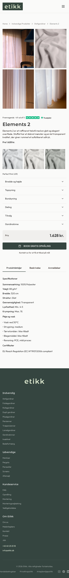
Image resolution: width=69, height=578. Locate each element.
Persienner (7, 421)
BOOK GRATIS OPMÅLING (37, 246)
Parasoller (7, 467)
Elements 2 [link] (54, 23)
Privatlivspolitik (26, 571)
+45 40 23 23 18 (9, 546)
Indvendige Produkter (21, 23)
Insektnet (6, 439)
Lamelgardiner (9, 430)
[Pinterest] (63, 571)
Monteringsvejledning (12, 503)
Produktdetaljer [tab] (14, 267)
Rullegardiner (8, 408)
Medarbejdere (9, 526)
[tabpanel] (34, 315)
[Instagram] (59, 571)
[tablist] (34, 268)
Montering (7, 499)
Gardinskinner (9, 435)
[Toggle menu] (63, 6)
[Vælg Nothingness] (13, 159)
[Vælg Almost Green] (55, 159)
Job (4, 540)
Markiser (6, 458)
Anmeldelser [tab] (54, 267)
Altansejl (6, 476)
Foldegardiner (9, 403)
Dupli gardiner (9, 412)
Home (5, 23)
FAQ (4, 490)
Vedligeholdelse (9, 508)
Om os (5, 522)
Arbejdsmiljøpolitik (45, 571)
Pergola (6, 462)
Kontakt (6, 531)
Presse (5, 535)
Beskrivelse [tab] (35, 267)
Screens (6, 471)
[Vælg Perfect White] (34, 159)
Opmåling (7, 494)
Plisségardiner (9, 417)
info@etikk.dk (8, 550)
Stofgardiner (40, 23)
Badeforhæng (9, 444)
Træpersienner (9, 426)
